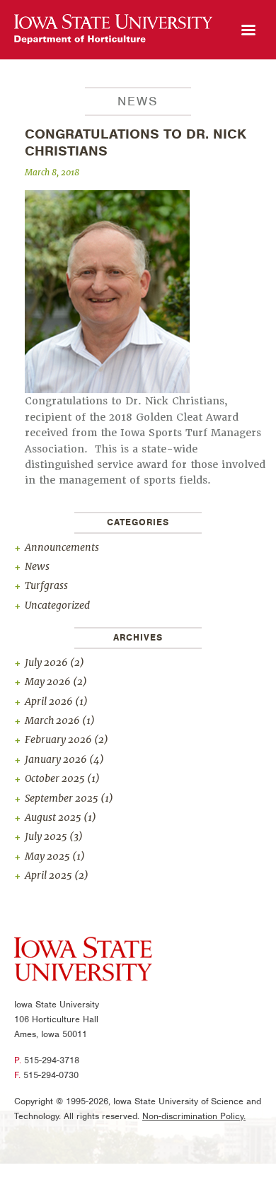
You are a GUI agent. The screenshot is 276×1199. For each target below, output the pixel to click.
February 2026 (58, 739)
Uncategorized (57, 605)
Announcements (62, 547)
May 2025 (47, 856)
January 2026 (56, 759)
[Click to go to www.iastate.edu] (83, 961)
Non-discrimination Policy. (194, 1116)
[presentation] (113, 29)
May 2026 (48, 681)
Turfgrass (46, 585)
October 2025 (55, 778)
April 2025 (48, 875)
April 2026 (49, 701)
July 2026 (46, 662)
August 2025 (53, 817)
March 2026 (52, 720)
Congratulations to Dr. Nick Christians (135, 142)
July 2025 (46, 836)
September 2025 (61, 798)
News (37, 566)
